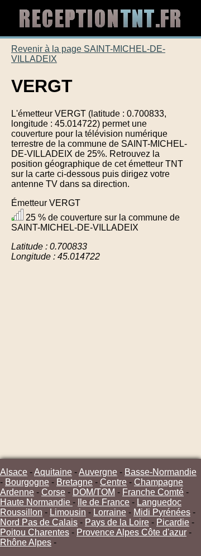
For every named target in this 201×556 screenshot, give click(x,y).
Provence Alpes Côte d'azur (131, 532)
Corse (53, 492)
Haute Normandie (36, 502)
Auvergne (98, 472)
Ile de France (104, 502)
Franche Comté (153, 492)
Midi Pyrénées (161, 512)
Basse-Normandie (161, 472)
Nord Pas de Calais (39, 522)
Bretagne (74, 482)
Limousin (68, 512)
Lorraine (109, 512)
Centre (113, 482)
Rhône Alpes (25, 542)
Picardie (172, 522)
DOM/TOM (94, 492)
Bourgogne (27, 482)
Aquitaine (53, 472)
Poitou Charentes (34, 532)
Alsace (13, 472)
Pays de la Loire (117, 522)
